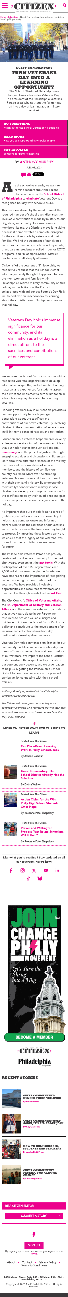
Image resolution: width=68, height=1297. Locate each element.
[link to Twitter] (34, 870)
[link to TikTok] (28, 878)
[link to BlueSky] (40, 878)
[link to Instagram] (22, 870)
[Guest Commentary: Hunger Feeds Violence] (11, 1098)
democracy (9, 452)
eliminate (32, 198)
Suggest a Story (34, 1216)
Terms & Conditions (34, 1265)
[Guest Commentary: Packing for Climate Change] (11, 1174)
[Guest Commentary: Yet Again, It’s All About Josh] (11, 1123)
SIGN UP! (34, 1245)
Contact (27, 1262)
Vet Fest (56, 593)
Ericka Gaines (32, 1102)
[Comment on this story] (23, 174)
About (11, 1262)
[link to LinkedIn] (57, 870)
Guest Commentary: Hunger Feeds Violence (42, 1097)
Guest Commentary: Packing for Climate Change (40, 1173)
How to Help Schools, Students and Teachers (42, 1147)
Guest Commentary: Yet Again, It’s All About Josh (43, 1122)
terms (33, 1253)
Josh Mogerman (34, 1179)
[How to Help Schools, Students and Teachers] (11, 1149)
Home (3, 17)
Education (13, 17)
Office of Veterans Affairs (43, 600)
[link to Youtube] (45, 870)
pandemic (46, 562)
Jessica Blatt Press (35, 1152)
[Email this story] (29, 174)
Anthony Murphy (36, 162)
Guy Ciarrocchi (33, 1127)
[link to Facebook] (11, 870)
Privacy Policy (47, 1262)
